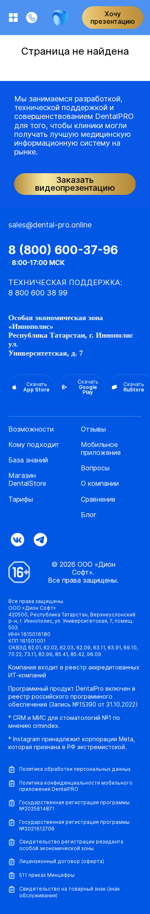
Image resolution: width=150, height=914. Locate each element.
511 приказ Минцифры (47, 875)
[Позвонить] (31, 17)
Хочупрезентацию (112, 17)
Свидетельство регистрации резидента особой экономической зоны (71, 844)
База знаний (28, 460)
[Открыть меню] (13, 17)
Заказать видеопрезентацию (75, 184)
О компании (100, 483)
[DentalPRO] (60, 17)
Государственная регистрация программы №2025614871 (74, 805)
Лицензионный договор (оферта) (61, 861)
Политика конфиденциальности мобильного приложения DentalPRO (75, 786)
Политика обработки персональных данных (74, 769)
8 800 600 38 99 (38, 292)
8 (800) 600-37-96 (63, 250)
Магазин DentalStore (27, 479)
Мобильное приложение (101, 449)
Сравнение (98, 499)
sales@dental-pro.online (50, 224)
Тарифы (20, 499)
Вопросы (95, 468)
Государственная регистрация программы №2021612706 (74, 825)
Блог (89, 515)
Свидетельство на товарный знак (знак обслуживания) (69, 892)
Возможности (31, 429)
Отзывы (93, 429)
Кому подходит (33, 445)
